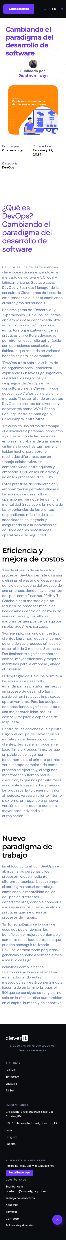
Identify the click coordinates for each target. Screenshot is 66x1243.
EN (61, 9)
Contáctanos (19, 9)
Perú (9, 1130)
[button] (45, 9)
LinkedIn (11, 1070)
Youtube (11, 1084)
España (11, 1144)
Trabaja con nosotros (20, 1198)
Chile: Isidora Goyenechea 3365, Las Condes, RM (30, 1114)
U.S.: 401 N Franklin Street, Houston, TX (31, 1123)
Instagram (12, 1077)
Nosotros (12, 1205)
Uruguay (11, 1137)
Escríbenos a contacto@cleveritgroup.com (26, 1189)
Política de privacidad (20, 1225)
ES (54, 9)
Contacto (12, 1219)
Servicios (12, 1212)
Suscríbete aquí (19, 1172)
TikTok (10, 1090)
